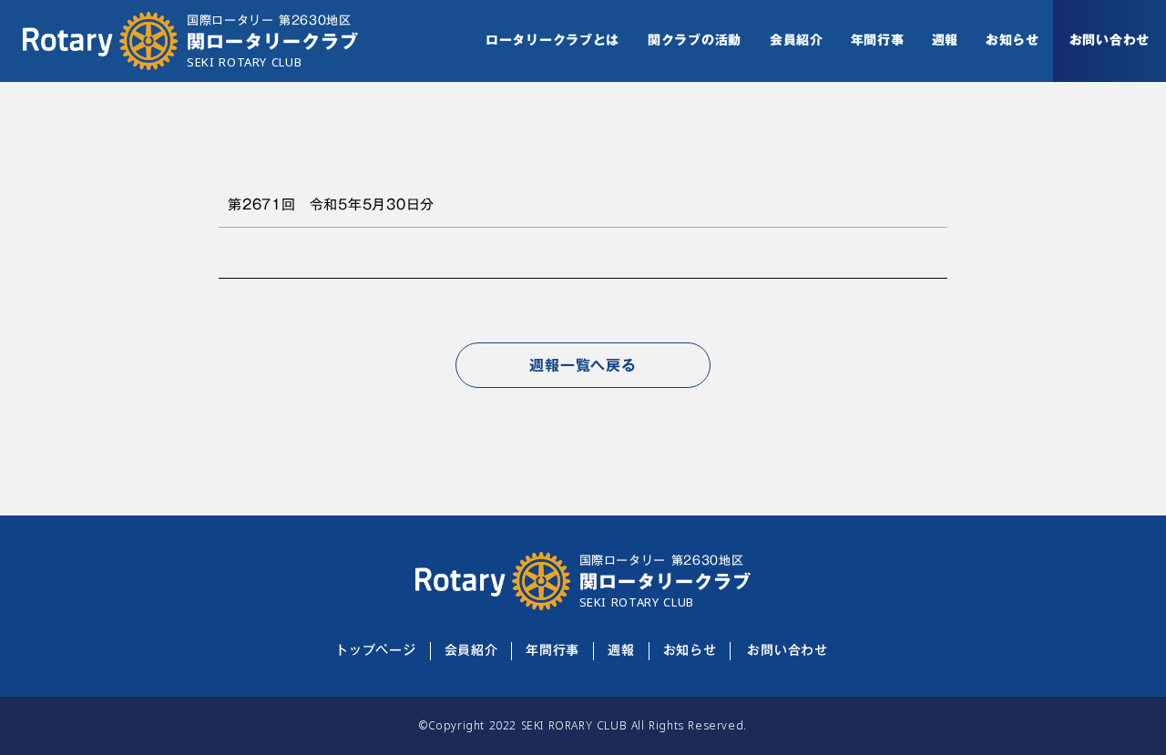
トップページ (375, 651)
